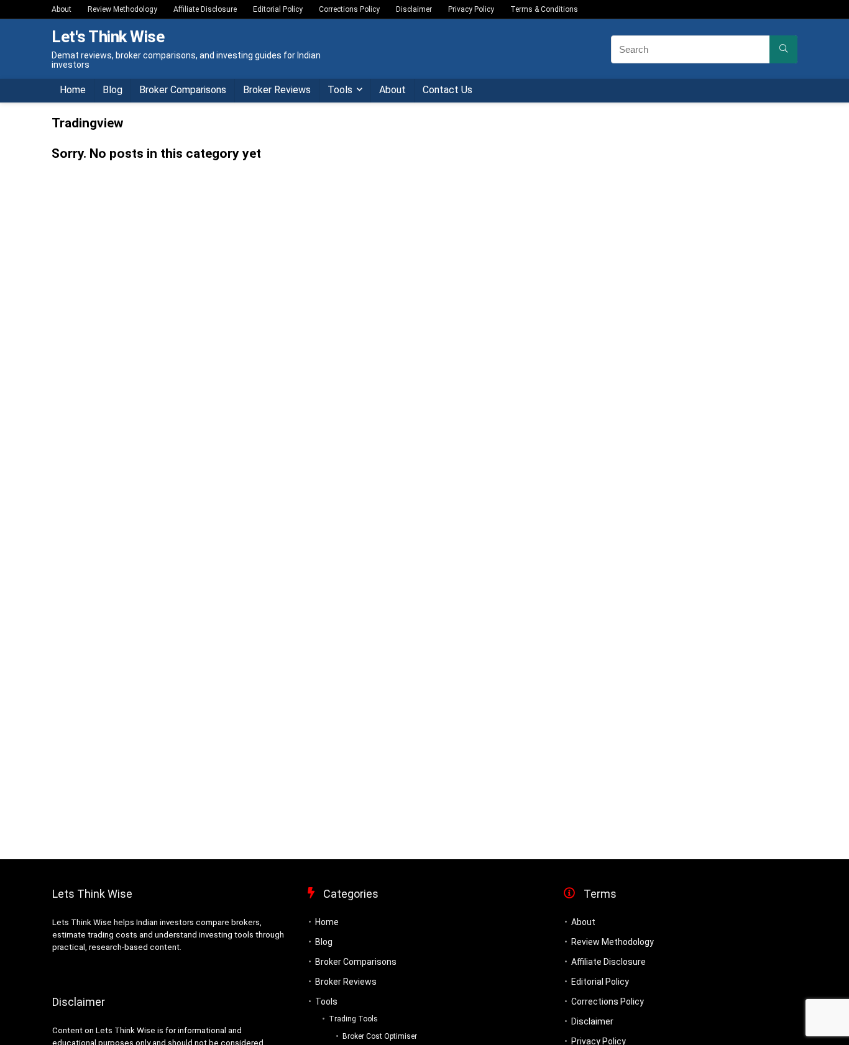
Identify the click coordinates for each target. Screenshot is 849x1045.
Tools (340, 90)
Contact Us (447, 90)
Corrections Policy (349, 9)
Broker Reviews (277, 90)
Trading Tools (353, 1019)
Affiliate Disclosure (205, 9)
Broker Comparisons (182, 90)
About (61, 9)
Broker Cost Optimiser (379, 1036)
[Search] (783, 49)
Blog (112, 90)
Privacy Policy (471, 9)
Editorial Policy (278, 9)
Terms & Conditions (544, 9)
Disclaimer (414, 9)
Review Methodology (122, 9)
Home (73, 90)
